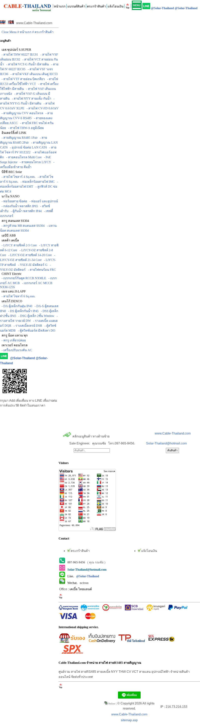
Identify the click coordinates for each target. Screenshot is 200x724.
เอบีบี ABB (8, 235)
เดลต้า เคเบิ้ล (9, 240)
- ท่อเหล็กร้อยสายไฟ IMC (37, 181)
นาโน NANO (10, 196)
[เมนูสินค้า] (137, 5)
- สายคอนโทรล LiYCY (34, 162)
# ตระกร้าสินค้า (43, 32)
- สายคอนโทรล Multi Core (23, 157)
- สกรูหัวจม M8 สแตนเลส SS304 (22, 225)
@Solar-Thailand (162, 8)
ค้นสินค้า (172, 450)
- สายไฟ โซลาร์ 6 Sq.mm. (17, 296)
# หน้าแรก (24, 32)
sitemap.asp (129, 720)
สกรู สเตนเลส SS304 (14, 220)
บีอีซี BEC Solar (11, 172)
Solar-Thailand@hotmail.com (166, 443)
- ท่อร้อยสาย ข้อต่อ (13, 201)
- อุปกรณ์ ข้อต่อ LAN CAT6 (27, 147)
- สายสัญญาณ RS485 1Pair (19, 137)
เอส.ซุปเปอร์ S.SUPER (15, 49)
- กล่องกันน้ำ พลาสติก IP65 (19, 206)
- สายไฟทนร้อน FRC (41, 269)
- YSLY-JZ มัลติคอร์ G (32, 264)
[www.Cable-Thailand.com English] (11, 23)
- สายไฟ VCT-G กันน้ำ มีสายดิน (27, 64)
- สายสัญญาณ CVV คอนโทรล (21, 113)
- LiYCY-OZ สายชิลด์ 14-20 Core (29, 255)
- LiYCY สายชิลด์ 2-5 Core (18, 245)
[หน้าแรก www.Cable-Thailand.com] (27, 5)
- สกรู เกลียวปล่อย (13, 340)
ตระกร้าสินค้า (96, 6)
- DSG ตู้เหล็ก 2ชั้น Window (35, 315)
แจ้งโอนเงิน (115, 6)
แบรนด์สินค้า (76, 6)
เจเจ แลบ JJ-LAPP (13, 291)
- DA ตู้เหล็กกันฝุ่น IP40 (16, 306)
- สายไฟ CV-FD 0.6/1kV (42, 108)
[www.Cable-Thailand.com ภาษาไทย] (3, 23)
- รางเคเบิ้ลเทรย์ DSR (27, 325)
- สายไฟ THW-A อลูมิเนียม (25, 128)
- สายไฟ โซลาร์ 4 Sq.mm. (17, 176)
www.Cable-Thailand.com (173, 433)
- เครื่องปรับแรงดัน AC (16, 350)
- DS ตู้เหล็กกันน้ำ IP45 (22, 311)
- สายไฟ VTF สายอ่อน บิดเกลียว (22, 79)
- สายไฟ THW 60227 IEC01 (19, 54)
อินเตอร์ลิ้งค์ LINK (13, 132)
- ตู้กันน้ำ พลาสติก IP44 (25, 211)
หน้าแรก (60, 6)
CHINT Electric (10, 273)
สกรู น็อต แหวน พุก (14, 335)
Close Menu (8, 32)
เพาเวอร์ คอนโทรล (14, 345)
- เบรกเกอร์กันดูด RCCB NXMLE (23, 278)
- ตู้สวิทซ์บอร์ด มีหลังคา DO (35, 330)
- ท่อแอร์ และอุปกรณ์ (43, 201)
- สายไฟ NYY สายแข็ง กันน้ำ (30, 98)
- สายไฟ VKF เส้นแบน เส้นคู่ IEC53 (33, 74)
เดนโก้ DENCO (11, 301)
